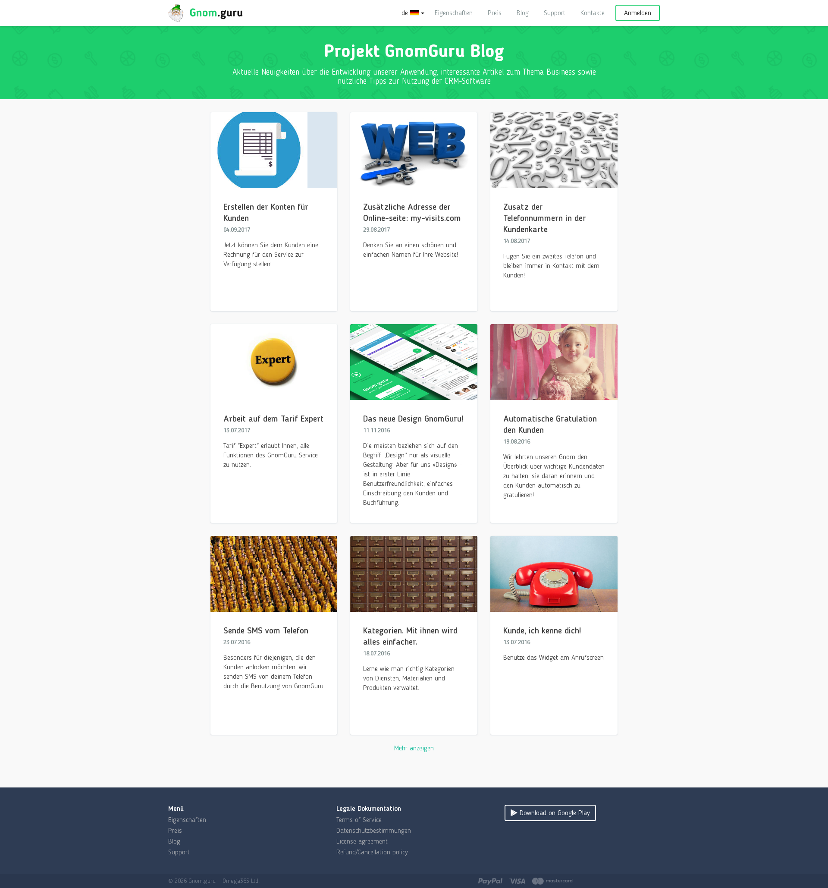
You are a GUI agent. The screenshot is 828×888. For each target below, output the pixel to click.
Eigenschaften (454, 13)
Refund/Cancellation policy (372, 852)
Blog (523, 13)
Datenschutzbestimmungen (373, 830)
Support (554, 13)
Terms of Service (359, 820)
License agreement (362, 841)
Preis (495, 13)
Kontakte (592, 13)
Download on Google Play (554, 813)
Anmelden (637, 13)
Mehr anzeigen (414, 748)
